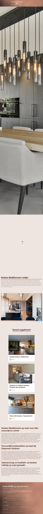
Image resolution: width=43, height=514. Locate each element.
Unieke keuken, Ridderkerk (19, 357)
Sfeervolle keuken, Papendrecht (20, 416)
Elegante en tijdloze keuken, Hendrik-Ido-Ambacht (19, 386)
